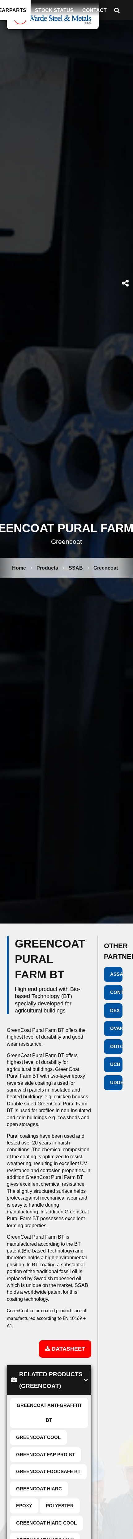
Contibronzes (116, 992)
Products (47, 567)
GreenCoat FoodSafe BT (48, 1471)
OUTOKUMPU (116, 1046)
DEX (115, 1010)
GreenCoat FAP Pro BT (45, 1454)
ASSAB (116, 974)
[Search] (119, 10)
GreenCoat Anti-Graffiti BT (49, 1413)
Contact (94, 10)
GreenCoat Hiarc (39, 1488)
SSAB (76, 567)
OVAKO (116, 1028)
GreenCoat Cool (38, 1437)
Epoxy (24, 1505)
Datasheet (67, 1349)
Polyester (60, 1505)
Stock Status (54, 10)
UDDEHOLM (116, 1082)
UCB (115, 1064)
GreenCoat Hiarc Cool (46, 1522)
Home (19, 567)
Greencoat (105, 567)
